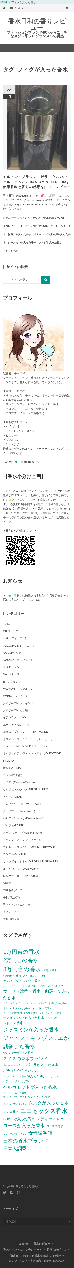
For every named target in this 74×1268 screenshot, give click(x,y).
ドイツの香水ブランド (14, 1065)
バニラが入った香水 (42, 1065)
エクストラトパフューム (16, 1003)
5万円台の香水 (12, 975)
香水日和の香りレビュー (37, 24)
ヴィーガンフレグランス (15, 1134)
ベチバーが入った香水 (17, 1081)
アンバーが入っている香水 (22, 981)
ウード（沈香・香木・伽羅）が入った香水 (36, 994)
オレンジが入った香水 (17, 1008)
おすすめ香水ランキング (18, 703)
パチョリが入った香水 (20, 1070)
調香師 (7, 882)
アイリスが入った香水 (34, 975)
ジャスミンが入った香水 (22, 242)
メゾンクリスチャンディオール (22, 839)
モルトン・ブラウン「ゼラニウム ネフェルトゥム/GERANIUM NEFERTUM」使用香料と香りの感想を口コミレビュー (36, 182)
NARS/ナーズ (11, 674)
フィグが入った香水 (50, 242)
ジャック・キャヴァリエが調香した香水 (36, 1042)
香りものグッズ (12, 890)
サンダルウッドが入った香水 (23, 1017)
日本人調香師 (17, 1148)
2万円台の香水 (39, 225)
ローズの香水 (54, 1126)
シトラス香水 (13, 1023)
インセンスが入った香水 (50, 985)
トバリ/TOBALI (12, 796)
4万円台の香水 (49, 970)
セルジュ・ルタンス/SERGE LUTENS (26, 789)
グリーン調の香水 (12, 1012)
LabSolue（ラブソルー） (18, 659)
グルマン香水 (30, 1012)
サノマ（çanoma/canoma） (20, 782)
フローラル (53, 1076)
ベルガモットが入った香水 (30, 1087)
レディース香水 (50, 1118)
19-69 (6, 623)
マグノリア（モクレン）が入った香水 (26, 1097)
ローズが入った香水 (24, 1125)
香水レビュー (10, 225)
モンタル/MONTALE (15, 854)
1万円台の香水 (21, 951)
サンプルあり (53, 1017)
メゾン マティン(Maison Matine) (23, 832)
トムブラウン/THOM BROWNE (22, 803)
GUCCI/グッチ (12, 652)
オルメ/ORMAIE (13, 767)
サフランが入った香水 (50, 1013)
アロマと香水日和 (30, 1260)
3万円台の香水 (22, 968)
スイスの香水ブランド (25, 1058)
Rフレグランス (12, 681)
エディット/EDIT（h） (17, 724)
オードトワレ (41, 1008)
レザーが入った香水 (19, 1119)
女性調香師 (40, 1133)
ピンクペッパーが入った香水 (25, 1076)
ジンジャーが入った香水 (18, 1052)
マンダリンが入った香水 (15, 1103)
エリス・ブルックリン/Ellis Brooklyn (25, 731)
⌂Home (24, 1243)
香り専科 (14, 595)
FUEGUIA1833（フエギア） (20, 645)
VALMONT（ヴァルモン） (19, 688)
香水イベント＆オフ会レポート (22, 1249)
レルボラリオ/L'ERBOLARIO (20, 875)
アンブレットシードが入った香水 (19, 985)
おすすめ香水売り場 (15, 710)
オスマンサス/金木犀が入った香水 (49, 1003)
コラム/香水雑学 (13, 775)
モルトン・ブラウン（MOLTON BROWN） (42, 217)
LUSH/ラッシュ (12, 667)
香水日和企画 (11, 918)
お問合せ (58, 1255)
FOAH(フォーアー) (14, 638)
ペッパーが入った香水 (15, 1092)
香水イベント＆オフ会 (17, 904)
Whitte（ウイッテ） (15, 695)
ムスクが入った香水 (48, 1102)
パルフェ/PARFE (13, 825)
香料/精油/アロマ (13, 897)
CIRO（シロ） (12, 631)
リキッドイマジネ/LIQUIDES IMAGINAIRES (30, 861)
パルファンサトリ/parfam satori (23, 818)
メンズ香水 (11, 1112)
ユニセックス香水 (43, 1110)
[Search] (45, 280)
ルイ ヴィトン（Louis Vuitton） (22, 868)
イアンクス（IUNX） (16, 717)
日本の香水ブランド (25, 1141)
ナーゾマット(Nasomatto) (19, 811)
